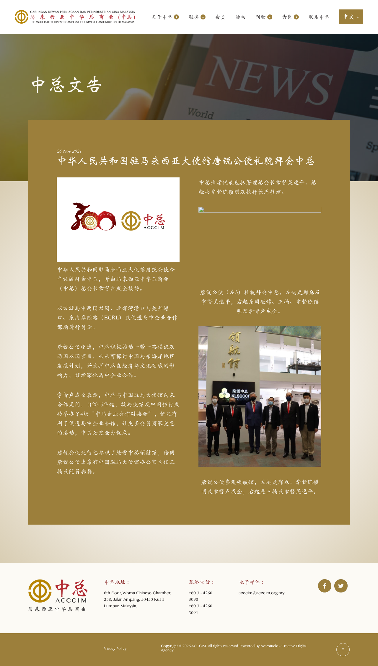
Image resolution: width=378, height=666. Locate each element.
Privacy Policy (115, 649)
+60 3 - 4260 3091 (200, 610)
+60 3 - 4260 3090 (200, 597)
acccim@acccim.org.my (261, 594)
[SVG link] (343, 649)
